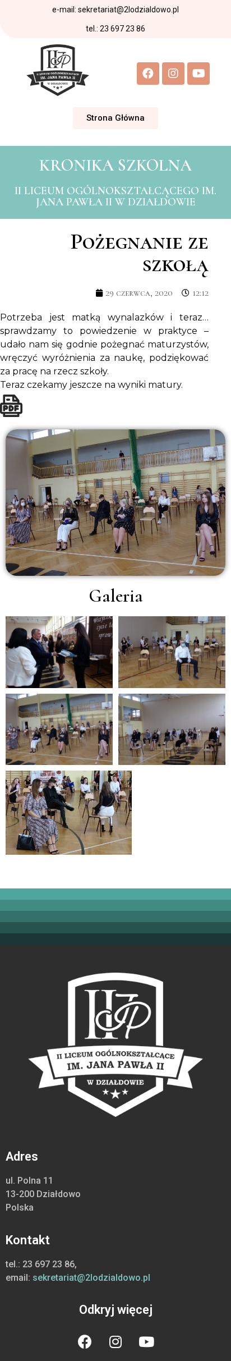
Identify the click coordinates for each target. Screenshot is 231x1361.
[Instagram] (173, 73)
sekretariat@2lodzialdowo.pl (91, 1277)
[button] (115, 118)
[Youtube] (198, 73)
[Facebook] (148, 73)
